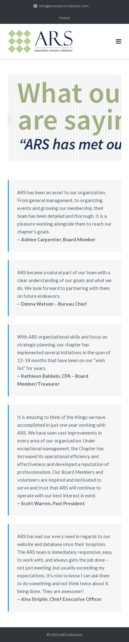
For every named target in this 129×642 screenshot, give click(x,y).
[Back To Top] (113, 627)
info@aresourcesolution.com (64, 5)
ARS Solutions (71, 634)
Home (64, 17)
